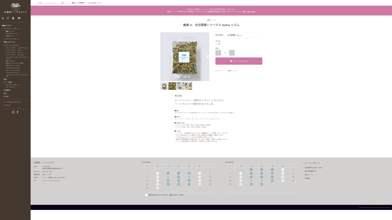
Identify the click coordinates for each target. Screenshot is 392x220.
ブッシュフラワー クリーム (14, 52)
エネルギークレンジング (13, 67)
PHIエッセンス (10, 60)
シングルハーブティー (12, 39)
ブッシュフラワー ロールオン (15, 54)
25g (218, 44)
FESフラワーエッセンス (13, 65)
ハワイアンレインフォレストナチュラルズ (17, 75)
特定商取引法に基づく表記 (313, 168)
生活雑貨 (7, 90)
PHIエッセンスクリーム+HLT (15, 63)
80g (218, 41)
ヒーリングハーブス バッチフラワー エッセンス (17, 57)
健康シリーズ (9, 31)
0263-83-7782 (213, 11)
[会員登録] (7, 18)
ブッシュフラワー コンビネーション (17, 47)
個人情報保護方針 (310, 171)
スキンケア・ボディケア (13, 84)
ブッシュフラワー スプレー (14, 50)
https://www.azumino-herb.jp (51, 180)
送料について (309, 175)
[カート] (18, 18)
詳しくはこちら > (249, 11)
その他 (6, 96)
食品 (5, 79)
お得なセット (10, 36)
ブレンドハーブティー (12, 29)
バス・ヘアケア (10, 87)
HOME (40, 3)
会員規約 (307, 178)
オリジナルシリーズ (11, 33)
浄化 (5, 93)
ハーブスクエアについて (12, 102)
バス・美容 (8, 82)
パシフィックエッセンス (13, 70)
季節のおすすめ (9, 42)
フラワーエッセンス (11, 45)
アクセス (7, 105)
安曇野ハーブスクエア (44, 162)
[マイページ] (13, 18)
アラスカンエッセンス (12, 72)
